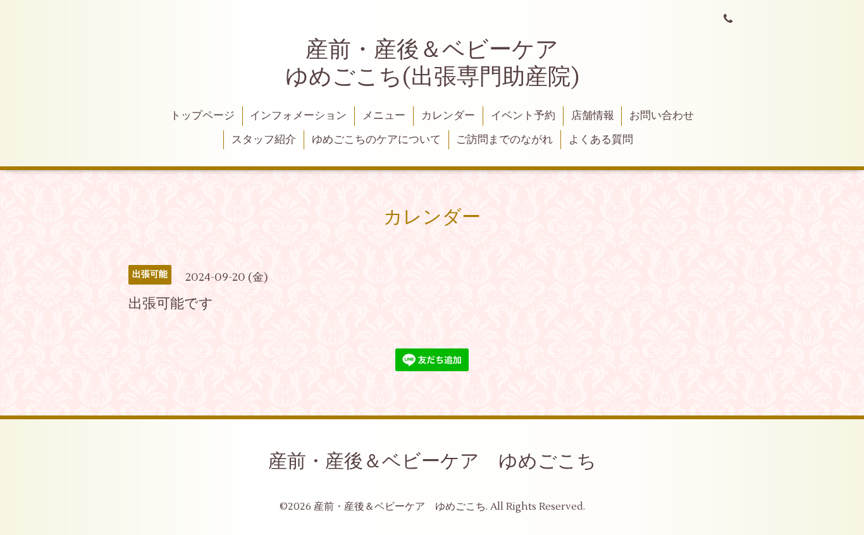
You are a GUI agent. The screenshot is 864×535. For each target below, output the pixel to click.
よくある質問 (601, 140)
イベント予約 (523, 116)
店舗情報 (592, 116)
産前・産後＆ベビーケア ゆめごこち (432, 461)
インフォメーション (298, 116)
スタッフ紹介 (263, 140)
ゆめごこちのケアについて (376, 140)
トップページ (202, 116)
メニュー (383, 116)
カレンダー (448, 116)
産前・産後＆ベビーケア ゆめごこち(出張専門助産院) (433, 63)
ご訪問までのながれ (504, 140)
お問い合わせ (661, 116)
